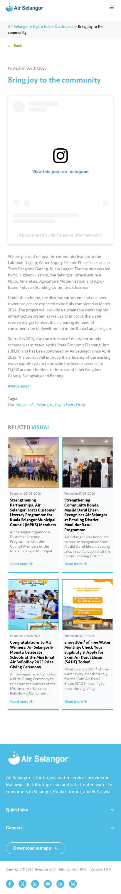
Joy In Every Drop (70, 404)
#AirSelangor (19, 386)
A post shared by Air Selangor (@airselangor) (60, 235)
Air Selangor (41, 404)
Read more (19, 564)
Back (18, 45)
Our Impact (18, 404)
